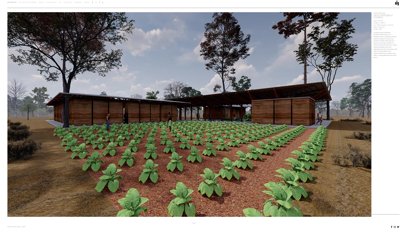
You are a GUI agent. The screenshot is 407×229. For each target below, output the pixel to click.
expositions (68, 2)
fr (99, 2)
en (96, 2)
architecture (11, 2)
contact (87, 2)
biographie (78, 2)
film (60, 2)
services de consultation (28, 2)
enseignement (51, 2)
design (41, 2)
